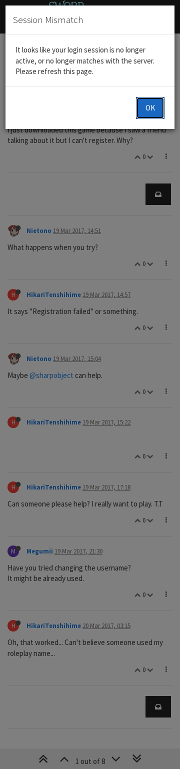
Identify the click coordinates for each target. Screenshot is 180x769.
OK (150, 107)
